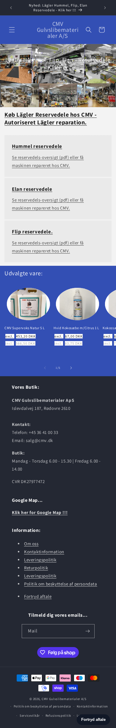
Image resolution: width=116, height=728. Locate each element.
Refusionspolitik (58, 715)
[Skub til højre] (71, 367)
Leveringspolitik (40, 560)
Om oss (31, 543)
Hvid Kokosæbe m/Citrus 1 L (76, 328)
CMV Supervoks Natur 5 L (24, 328)
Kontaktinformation (44, 551)
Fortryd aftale (37, 596)
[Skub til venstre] (44, 367)
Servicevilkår (30, 715)
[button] (11, 29)
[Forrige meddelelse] (11, 7)
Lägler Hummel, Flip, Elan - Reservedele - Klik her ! (57, 63)
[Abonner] (87, 631)
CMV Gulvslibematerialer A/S (64, 699)
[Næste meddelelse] (105, 7)
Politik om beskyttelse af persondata (60, 584)
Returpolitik (36, 568)
